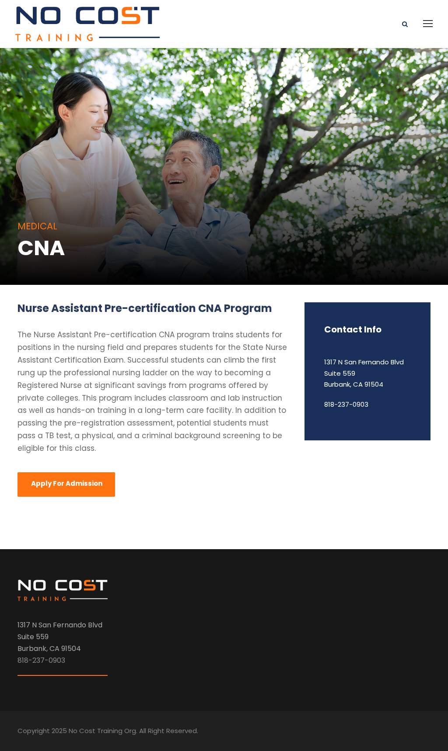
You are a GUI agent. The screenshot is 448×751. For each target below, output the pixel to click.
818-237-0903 (346, 404)
